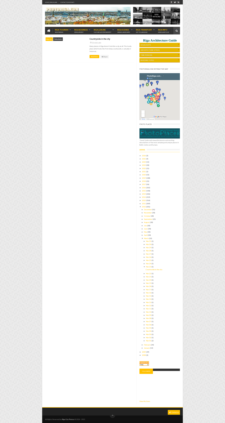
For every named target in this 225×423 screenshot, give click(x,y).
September (148, 219)
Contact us (175, 412)
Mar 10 (148, 312)
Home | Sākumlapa (51, 2)
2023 (144, 165)
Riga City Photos (68, 419)
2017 (144, 184)
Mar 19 (148, 283)
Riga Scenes (123, 31)
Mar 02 (148, 337)
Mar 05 (148, 328)
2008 (144, 355)
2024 (144, 162)
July (145, 226)
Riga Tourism (61, 31)
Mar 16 (148, 293)
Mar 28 (148, 251)
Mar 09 (148, 315)
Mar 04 (148, 331)
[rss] (178, 2)
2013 (144, 197)
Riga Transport (144, 31)
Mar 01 (148, 341)
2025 (144, 159)
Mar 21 (148, 277)
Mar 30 (148, 244)
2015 (144, 191)
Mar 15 (148, 296)
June (146, 229)
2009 (144, 352)
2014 (144, 194)
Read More (94, 56)
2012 (144, 200)
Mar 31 (148, 241)
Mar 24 (148, 264)
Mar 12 (148, 305)
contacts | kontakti (67, 2)
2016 (144, 188)
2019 (144, 178)
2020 (144, 175)
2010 (144, 207)
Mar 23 (148, 267)
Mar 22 (148, 273)
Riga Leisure (102, 31)
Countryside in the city (100, 39)
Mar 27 (148, 254)
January (147, 348)
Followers (146, 371)
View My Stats (144, 401)
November (148, 213)
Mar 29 (148, 247)
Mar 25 (148, 260)
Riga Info (163, 31)
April (146, 235)
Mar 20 (148, 280)
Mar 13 (148, 302)
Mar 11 (148, 309)
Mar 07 (148, 321)
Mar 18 (148, 286)
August (147, 222)
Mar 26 (148, 257)
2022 (144, 168)
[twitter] (174, 2)
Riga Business (81, 31)
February (147, 345)
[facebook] (171, 2)
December (148, 210)
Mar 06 (148, 325)
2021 (144, 172)
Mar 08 (148, 318)
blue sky (49, 39)
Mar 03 (148, 334)
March (146, 238)
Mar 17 (148, 290)
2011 (144, 204)
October (147, 216)
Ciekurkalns (58, 39)
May (145, 232)
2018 (144, 181)
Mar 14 (148, 299)
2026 (144, 156)
